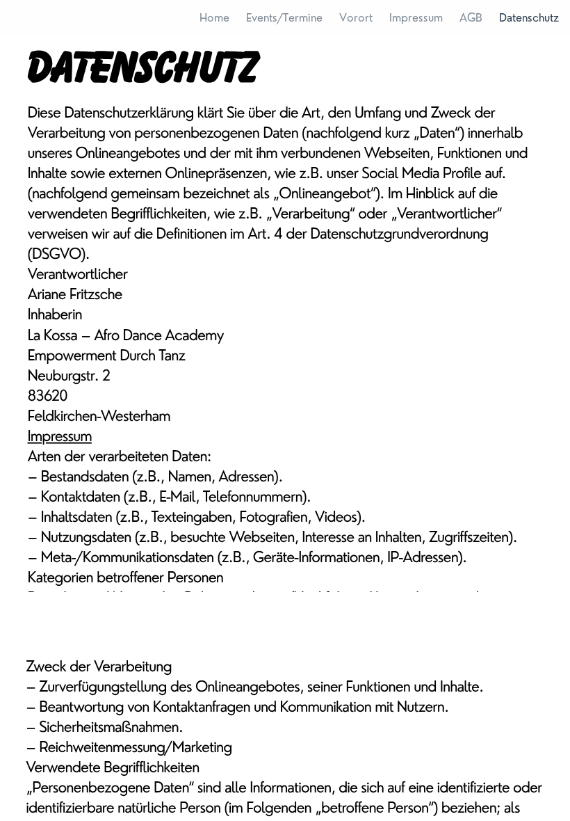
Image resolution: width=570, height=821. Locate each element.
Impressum (60, 435)
